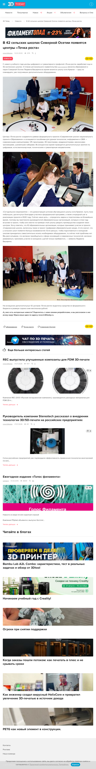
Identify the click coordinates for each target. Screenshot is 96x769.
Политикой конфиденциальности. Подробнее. (49, 764)
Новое (37, 12)
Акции (51, 12)
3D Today (6, 21)
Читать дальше (9, 404)
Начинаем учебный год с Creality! (27, 598)
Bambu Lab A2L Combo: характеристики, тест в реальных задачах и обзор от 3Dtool (44, 566)
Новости (8, 12)
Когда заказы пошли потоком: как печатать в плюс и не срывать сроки (43, 662)
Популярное (22, 12)
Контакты (7, 745)
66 (33, 481)
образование (11, 327)
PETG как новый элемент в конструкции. (32, 729)
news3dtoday (8, 53)
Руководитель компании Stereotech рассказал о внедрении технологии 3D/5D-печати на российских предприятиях (45, 418)
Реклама (10, 35)
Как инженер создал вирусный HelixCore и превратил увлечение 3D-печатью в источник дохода (41, 696)
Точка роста (29, 327)
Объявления (67, 12)
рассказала (62, 67)
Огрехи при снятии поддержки (25, 629)
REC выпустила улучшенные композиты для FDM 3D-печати (46, 359)
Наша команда (9, 754)
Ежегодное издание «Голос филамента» (32, 477)
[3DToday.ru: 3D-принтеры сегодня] (16, 5)
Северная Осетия (47, 327)
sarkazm (6, 481)
